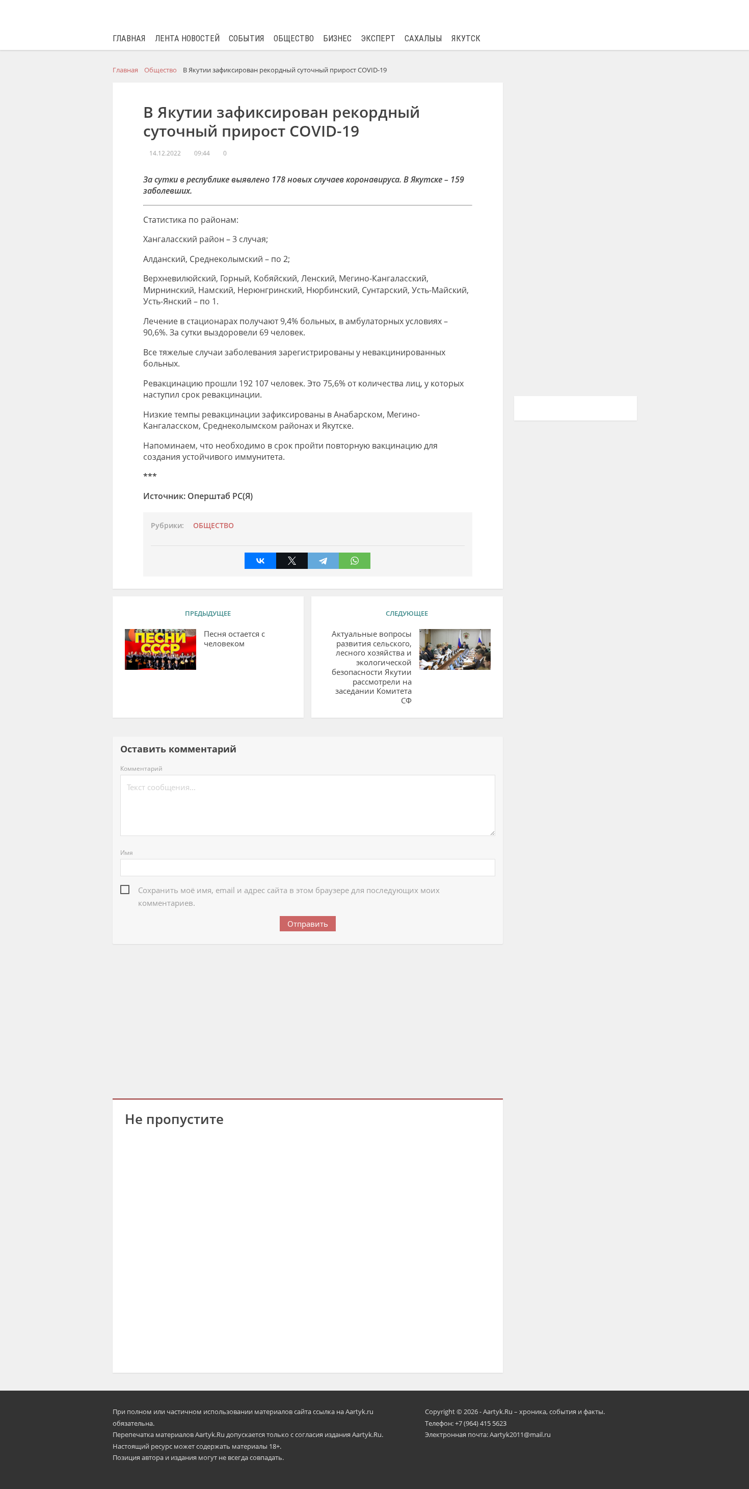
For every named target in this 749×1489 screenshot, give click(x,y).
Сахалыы (423, 38)
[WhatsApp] (354, 561)
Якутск (465, 38)
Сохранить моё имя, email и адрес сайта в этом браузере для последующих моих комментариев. (289, 891)
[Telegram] (323, 561)
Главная (129, 38)
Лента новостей (187, 38)
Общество (294, 38)
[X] (292, 561)
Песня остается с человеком (234, 638)
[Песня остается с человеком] (160, 649)
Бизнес (337, 38)
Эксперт (378, 38)
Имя (126, 852)
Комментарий (141, 768)
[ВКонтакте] (260, 561)
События (246, 38)
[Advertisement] (308, 1019)
